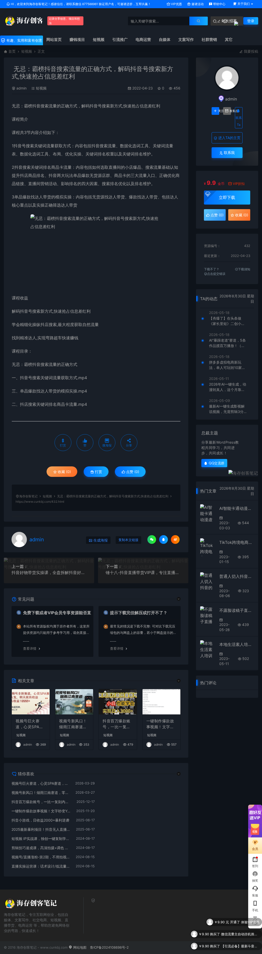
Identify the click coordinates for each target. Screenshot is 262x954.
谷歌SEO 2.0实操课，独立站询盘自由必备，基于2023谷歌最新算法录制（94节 (240, 946)
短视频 (26, 51)
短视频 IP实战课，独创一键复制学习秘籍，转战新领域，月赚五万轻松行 (41, 838)
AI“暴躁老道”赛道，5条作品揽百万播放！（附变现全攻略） (227, 343)
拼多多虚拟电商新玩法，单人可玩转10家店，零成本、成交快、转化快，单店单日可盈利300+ (227, 365)
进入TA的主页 (229, 138)
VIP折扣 (239, 184)
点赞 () (132, 471)
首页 (12, 51)
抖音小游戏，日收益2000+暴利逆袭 (40, 820)
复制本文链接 (128, 540)
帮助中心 (218, 4)
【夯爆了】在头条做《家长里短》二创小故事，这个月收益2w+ (227, 321)
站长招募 (229, 20)
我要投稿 (250, 51)
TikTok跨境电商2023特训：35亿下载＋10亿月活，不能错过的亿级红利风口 (236, 542)
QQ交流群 (217, 463)
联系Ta (239, 121)
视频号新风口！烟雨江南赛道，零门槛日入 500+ (73, 724)
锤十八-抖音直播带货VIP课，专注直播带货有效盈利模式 (143, 572)
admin (21, 88)
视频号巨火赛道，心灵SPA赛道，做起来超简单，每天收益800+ (30, 724)
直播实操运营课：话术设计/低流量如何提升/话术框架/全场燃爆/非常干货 (41, 866)
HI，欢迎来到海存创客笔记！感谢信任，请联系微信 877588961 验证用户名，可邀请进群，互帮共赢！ (80, 4)
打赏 (98, 471)
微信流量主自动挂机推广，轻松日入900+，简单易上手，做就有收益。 (240, 922)
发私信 (230, 111)
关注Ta (218, 111)
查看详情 (29, 648)
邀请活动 (197, 4)
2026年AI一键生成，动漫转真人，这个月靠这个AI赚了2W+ (227, 387)
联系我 (229, 152)
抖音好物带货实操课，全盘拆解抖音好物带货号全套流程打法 (49, 572)
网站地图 (79, 947)
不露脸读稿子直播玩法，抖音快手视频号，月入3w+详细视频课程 (236, 610)
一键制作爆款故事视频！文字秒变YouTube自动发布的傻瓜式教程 (160, 724)
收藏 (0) (64, 471)
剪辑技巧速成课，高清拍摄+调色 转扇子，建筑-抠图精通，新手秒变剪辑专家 (41, 848)
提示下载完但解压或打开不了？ (138, 612)
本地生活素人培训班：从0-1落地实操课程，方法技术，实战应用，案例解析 (236, 644)
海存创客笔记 (28, 496)
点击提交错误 (216, 274)
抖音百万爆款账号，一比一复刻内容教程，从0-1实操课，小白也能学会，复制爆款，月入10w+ (118, 724)
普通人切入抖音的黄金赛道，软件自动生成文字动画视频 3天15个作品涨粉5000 (236, 576)
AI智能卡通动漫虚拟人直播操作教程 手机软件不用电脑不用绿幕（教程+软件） (236, 508)
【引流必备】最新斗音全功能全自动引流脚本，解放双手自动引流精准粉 (240, 934)
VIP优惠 (176, 4)
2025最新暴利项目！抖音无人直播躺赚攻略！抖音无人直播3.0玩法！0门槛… (41, 829)
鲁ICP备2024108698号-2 (109, 947)
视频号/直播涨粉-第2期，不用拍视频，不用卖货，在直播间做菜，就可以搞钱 (41, 857)
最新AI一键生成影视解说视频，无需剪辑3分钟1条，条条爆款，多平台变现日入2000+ (228, 409)
